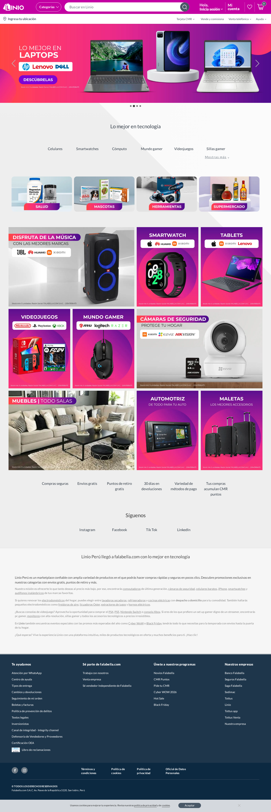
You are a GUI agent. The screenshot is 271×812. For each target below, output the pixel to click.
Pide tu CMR (161, 685)
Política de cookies (118, 771)
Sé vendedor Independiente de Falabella (107, 685)
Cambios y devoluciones (26, 692)
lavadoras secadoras (114, 600)
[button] (126, 7)
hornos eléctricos (139, 604)
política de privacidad (145, 805)
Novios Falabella (164, 673)
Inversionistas (20, 723)
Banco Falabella (234, 673)
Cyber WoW (136, 623)
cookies (166, 805)
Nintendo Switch (130, 611)
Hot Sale (159, 698)
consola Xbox (152, 611)
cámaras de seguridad (181, 588)
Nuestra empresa (235, 723)
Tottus (229, 698)
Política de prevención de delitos (32, 711)
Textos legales (20, 717)
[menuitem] (183, 19)
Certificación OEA (23, 742)
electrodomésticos (53, 600)
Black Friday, (154, 623)
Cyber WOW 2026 (165, 692)
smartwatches (236, 588)
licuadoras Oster (90, 604)
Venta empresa (92, 679)
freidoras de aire (68, 604)
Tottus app (231, 711)
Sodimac (230, 692)
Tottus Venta (232, 717)
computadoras (132, 588)
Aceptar (190, 805)
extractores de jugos (113, 604)
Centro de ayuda (22, 679)
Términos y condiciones (88, 771)
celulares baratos (206, 588)
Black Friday (161, 704)
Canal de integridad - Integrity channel (35, 730)
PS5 (116, 611)
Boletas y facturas (23, 704)
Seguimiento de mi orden (27, 698)
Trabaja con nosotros (96, 673)
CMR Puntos (161, 679)
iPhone (222, 588)
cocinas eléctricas (159, 600)
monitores (33, 616)
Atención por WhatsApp (27, 673)
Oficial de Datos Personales (176, 771)
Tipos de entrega (22, 685)
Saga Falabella (233, 685)
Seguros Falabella (235, 679)
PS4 (111, 611)
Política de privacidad (143, 771)
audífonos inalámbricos (29, 593)
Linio (228, 704)
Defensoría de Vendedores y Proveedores (37, 736)
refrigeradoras (137, 600)
